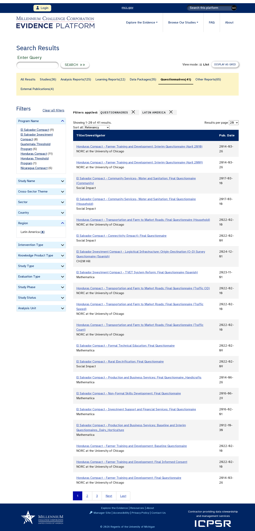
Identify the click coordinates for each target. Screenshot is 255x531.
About (229, 22)
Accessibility (121, 512)
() (42, 232)
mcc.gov (127, 8)
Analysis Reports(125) (76, 79)
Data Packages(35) (143, 79)
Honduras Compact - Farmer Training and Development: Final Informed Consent (131, 462)
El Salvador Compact (35, 130)
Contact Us (158, 512)
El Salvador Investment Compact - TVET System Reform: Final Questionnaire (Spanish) (137, 272)
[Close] (133, 112)
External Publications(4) (37, 89)
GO (234, 8)
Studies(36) (48, 79)
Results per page (216, 123)
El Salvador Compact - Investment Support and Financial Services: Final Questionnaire (136, 409)
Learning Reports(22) (110, 79)
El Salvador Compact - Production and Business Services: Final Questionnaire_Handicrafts (138, 377)
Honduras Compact (34, 154)
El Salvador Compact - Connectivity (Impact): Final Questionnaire (121, 236)
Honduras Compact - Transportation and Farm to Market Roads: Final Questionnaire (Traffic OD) (143, 288)
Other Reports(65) (208, 79)
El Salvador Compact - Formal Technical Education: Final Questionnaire (125, 346)
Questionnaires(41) (176, 79)
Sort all (78, 127)
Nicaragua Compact (34, 168)
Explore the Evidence (114, 508)
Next (109, 496)
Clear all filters (53, 110)
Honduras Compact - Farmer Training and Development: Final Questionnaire (128, 478)
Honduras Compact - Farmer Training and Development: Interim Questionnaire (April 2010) (139, 147)
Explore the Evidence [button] (140, 22)
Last (123, 496)
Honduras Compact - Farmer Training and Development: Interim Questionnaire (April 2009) (139, 162)
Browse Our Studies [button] (182, 22)
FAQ (212, 22)
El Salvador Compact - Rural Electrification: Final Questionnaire (120, 362)
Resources (137, 508)
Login (43, 8)
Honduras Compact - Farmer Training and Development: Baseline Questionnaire (131, 446)
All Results (28, 79)
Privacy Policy (140, 512)
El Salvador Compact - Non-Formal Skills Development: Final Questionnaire (128, 393)
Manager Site (102, 512)
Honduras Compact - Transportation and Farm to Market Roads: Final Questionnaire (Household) (143, 220)
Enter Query (29, 57)
